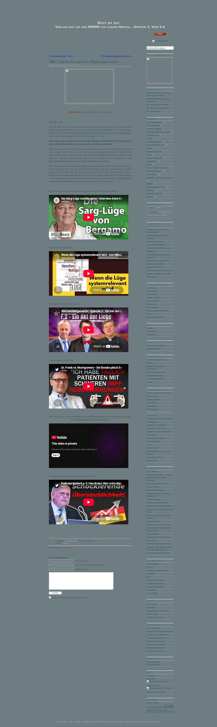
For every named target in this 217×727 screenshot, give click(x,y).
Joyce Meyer (152, 415)
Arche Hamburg (153, 534)
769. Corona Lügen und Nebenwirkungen (83, 62)
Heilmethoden (152, 604)
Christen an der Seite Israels (158, 635)
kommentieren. (66, 547)
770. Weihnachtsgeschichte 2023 (115, 56)
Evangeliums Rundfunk (155, 583)
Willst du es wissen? (154, 193)
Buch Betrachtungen (154, 122)
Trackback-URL (71, 541)
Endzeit (149, 148)
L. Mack (150, 382)
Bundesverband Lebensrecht (158, 261)
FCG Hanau (151, 540)
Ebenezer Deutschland (155, 641)
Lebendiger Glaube (154, 171)
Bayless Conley (153, 487)
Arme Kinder (151, 288)
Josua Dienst (152, 435)
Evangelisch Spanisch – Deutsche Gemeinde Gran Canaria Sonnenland (160, 477)
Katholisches (151, 161)
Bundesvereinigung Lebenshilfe (159, 274)
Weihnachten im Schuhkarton (158, 311)
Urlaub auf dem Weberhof (156, 345)
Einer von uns (152, 277)
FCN (71, 722)
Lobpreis (150, 363)
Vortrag (170, 712)
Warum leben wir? (153, 349)
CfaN (149, 445)
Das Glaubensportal (154, 376)
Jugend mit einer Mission (156, 438)
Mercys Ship (151, 304)
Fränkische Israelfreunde (156, 638)
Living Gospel (152, 422)
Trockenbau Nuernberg (150, 722)
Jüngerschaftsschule (155, 158)
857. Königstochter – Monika (158, 105)
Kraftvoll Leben (152, 448)
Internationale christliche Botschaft (160, 631)
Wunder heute (152, 614)
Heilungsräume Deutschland (157, 611)
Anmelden (150, 675)
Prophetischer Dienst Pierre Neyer (160, 418)
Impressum (61, 34)
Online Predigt (152, 593)
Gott (168, 706)
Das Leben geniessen (155, 457)
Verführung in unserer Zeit (157, 712)
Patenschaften (152, 294)
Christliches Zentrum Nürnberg (158, 537)
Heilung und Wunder (154, 152)
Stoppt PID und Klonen (155, 267)
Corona (65, 543)
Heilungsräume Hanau (155, 617)
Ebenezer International (155, 648)
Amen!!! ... (159, 208)
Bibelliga (150, 328)
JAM (148, 314)
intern (78, 65)
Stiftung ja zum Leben (155, 241)
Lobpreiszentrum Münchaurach (159, 525)
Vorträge (150, 184)
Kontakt (52, 34)
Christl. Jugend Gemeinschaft (158, 393)
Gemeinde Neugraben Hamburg (159, 544)
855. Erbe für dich (153, 111)
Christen (156, 703)
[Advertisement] (86, 48)
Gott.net (150, 567)
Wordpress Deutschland (156, 692)
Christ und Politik (153, 125)
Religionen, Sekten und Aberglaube (160, 178)
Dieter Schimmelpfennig (156, 372)
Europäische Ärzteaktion (156, 245)
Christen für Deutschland (156, 360)
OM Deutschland (153, 441)
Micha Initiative (152, 307)
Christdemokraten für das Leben (159, 248)
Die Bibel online (152, 564)
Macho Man (62, 722)
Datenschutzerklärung (76, 34)
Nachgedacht (152, 174)
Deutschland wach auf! (155, 145)
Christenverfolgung (154, 129)
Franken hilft (151, 291)
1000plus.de (151, 251)
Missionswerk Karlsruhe (156, 428)
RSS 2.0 (97, 541)
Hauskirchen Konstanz (155, 490)
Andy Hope (151, 590)
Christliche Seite (153, 135)
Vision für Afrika (153, 301)
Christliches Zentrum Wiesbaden (159, 506)
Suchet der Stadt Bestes (156, 644)
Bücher (149, 703)
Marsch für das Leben (155, 264)
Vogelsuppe (88, 722)
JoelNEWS (151, 574)
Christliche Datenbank (155, 587)
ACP (148, 577)
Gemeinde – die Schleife (156, 425)
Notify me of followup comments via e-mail (69, 598)
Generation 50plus (132, 722)
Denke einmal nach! (154, 142)
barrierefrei (118, 722)
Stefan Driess (152, 403)
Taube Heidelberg (153, 521)
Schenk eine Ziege (154, 297)
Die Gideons (151, 331)
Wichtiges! (151, 190)
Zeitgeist (150, 197)
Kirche (149, 165)
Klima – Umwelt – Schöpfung (158, 168)
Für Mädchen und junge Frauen (159, 431)
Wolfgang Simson (153, 399)
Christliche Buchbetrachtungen (158, 132)
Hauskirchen (151, 406)
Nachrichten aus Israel (155, 651)
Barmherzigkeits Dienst (156, 317)
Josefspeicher (152, 409)
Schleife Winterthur (154, 499)
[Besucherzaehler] (160, 42)
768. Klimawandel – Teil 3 (62, 56)
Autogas (78, 722)
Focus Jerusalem (153, 628)
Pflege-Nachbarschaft (103, 722)
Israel (149, 155)
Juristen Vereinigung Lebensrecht (159, 270)
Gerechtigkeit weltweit (155, 379)
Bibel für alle (151, 335)
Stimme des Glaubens (155, 580)
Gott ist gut (109, 23)
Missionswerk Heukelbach (157, 570)
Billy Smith (150, 607)
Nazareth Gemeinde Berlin (157, 484)
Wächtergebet (152, 461)
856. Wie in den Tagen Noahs (158, 108)
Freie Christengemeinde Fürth (158, 553)
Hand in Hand (152, 396)
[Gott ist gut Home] (160, 35)
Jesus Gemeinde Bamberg (157, 503)
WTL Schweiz (152, 471)
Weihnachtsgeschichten (156, 187)
